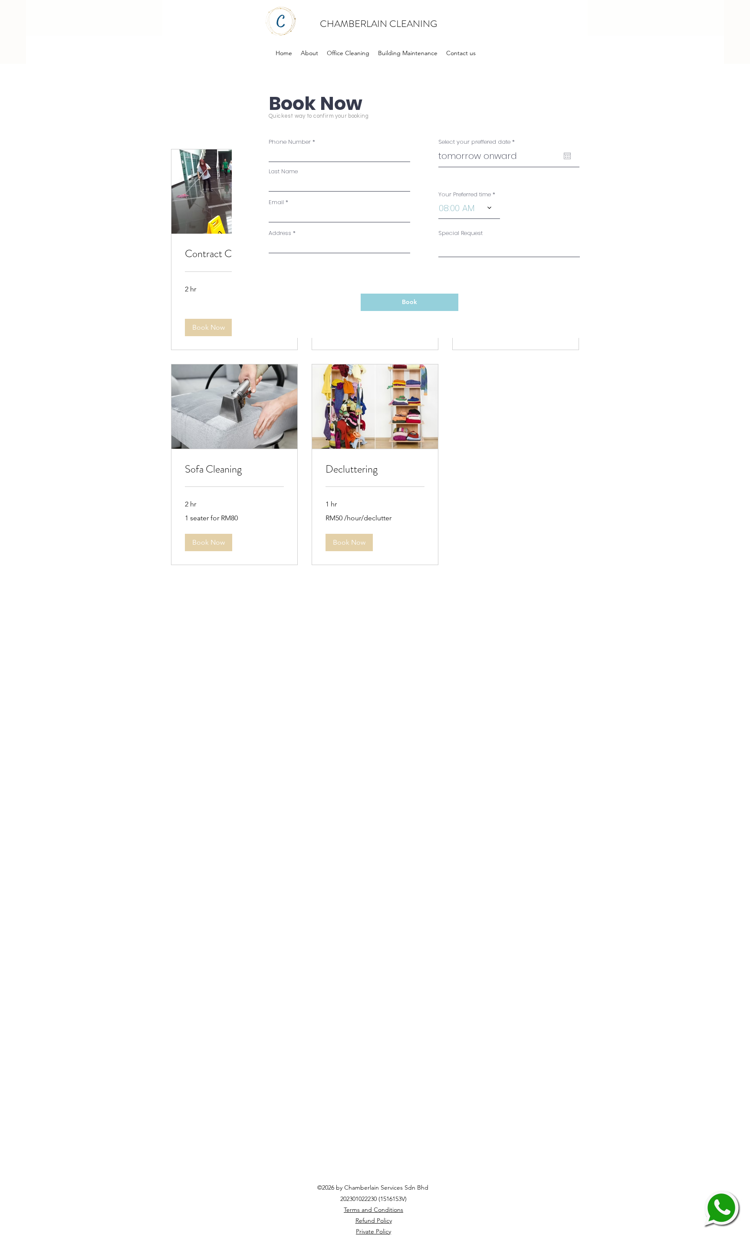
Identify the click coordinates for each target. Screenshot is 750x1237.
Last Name (283, 171)
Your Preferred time (464, 194)
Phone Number (290, 142)
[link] (234, 469)
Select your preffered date (478, 142)
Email (276, 202)
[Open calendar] (567, 155)
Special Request (460, 233)
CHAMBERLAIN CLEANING (379, 23)
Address (280, 233)
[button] (208, 327)
